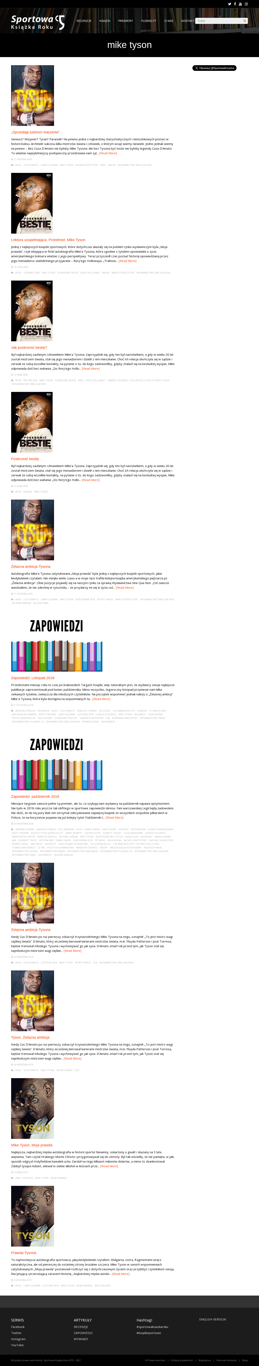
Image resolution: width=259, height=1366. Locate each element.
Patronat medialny (227, 1360)
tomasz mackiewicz (23, 847)
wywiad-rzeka (90, 721)
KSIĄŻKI (105, 20)
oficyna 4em (46, 840)
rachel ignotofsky (135, 840)
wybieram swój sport (125, 718)
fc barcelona (158, 711)
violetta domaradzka (60, 847)
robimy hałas (20, 844)
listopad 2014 (50, 1285)
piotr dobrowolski (24, 718)
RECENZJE (84, 20)
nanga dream (163, 836)
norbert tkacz (28, 840)
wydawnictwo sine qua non (135, 165)
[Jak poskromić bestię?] (32, 340)
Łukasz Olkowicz (106, 714)
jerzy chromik (47, 714)
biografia (43, 711)
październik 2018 (85, 599)
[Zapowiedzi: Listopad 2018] (56, 670)
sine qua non (102, 1285)
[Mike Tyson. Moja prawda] (32, 1138)
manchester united (23, 836)
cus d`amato (31, 165)
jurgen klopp (93, 833)
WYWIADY (81, 1339)
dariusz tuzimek (87, 711)
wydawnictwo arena (52, 851)
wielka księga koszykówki (125, 847)
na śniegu (140, 714)
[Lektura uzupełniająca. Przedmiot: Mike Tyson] (32, 232)
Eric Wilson (30, 380)
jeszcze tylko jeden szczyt (47, 833)
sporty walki (105, 599)
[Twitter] (229, 4)
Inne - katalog (24, 1178)
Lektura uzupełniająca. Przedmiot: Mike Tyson (48, 240)
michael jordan (68, 836)
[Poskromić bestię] (32, 451)
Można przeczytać (86, 165)
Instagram (18, 1339)
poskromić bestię (67, 272)
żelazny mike (41, 603)
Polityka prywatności (182, 1360)
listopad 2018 (85, 714)
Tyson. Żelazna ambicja (30, 1037)
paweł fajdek (63, 840)
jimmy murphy (74, 833)
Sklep (245, 1360)
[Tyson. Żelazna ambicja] (32, 1030)
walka (112, 165)
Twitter (16, 1333)
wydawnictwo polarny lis (28, 721)
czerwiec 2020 (31, 272)
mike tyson (66, 165)
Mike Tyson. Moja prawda (31, 1145)
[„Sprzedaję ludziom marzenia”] (32, 125)
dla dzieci (105, 711)
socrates (50, 844)
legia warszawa (133, 833)
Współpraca (204, 1360)
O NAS (169, 20)
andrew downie (24, 829)
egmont (142, 711)
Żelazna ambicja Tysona (30, 567)
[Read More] (108, 153)
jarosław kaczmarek (24, 714)
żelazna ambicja (21, 603)
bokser (27, 491)
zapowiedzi (108, 721)
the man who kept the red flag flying (136, 844)
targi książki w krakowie (73, 844)
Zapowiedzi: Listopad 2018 (32, 678)
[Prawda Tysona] (32, 1245)
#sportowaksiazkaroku (152, 1327)
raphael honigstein (161, 840)
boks (18, 165)
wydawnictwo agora (25, 851)
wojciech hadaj (153, 847)
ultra (41, 847)
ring (103, 165)
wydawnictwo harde (152, 718)
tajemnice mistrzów (91, 718)
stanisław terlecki (65, 718)
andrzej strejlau (25, 711)
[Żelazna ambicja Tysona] (32, 559)
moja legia (132, 836)
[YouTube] (240, 4)
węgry (104, 847)
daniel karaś (92, 829)
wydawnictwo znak (24, 855)
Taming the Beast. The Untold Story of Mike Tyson (138, 380)
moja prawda (59, 1178)
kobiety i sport (112, 833)
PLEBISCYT (148, 20)
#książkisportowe (149, 1333)
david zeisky (109, 829)
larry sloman (49, 165)
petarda (100, 840)
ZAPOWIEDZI (83, 1333)
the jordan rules (100, 844)
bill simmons (66, 829)
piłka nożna (155, 714)
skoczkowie (45, 718)
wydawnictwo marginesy (82, 851)
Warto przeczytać (123, 272)
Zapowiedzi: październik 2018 (35, 797)
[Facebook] (235, 4)
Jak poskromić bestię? (29, 348)
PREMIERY (125, 20)
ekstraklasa (138, 829)
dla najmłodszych (124, 711)
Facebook (17, 1327)
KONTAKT (187, 20)
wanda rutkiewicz (87, 847)
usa (108, 718)
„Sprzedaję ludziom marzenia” (35, 132)
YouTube (17, 1345)
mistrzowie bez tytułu (109, 836)
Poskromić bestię (25, 459)
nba (14, 840)
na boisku (146, 836)
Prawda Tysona (23, 1253)
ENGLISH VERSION (212, 1319)
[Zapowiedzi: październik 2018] (56, 789)
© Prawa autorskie (155, 1360)
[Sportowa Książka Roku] (40, 29)
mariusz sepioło (47, 836)
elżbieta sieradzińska (160, 829)
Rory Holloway (90, 272)
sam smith (36, 844)
